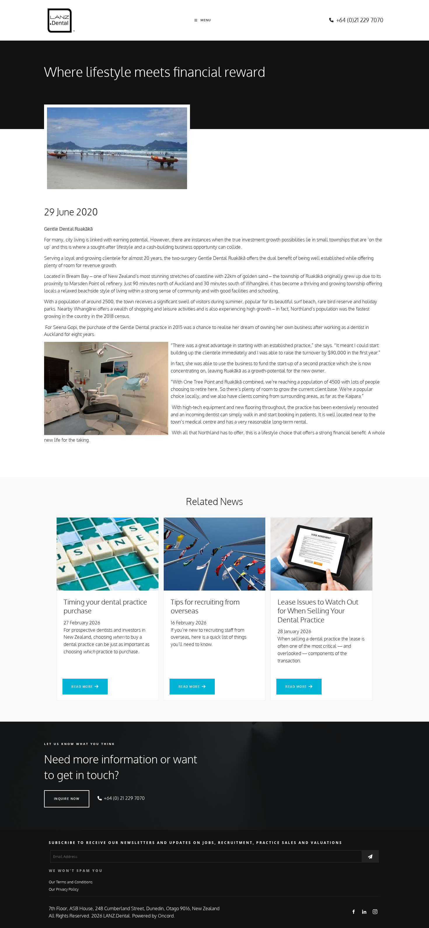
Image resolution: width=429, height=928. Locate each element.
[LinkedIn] (364, 911)
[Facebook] (353, 911)
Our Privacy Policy (64, 889)
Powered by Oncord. (153, 916)
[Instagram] (375, 911)
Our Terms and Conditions (71, 881)
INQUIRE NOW (57, 793)
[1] (370, 856)
